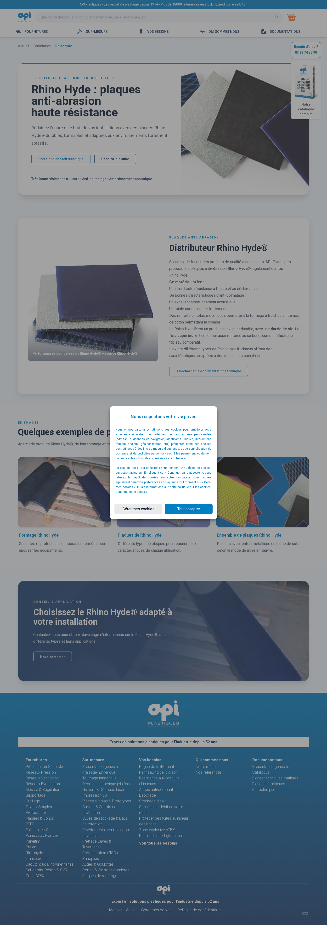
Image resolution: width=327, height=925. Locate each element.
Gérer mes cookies (138, 509)
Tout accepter (188, 509)
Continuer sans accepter (132, 492)
